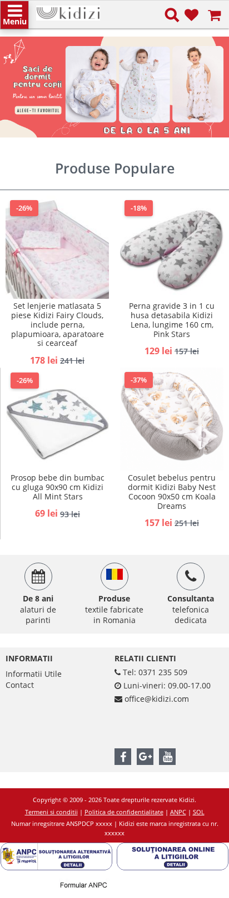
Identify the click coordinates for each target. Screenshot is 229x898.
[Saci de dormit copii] (114, 87)
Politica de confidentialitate (123, 812)
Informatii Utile (34, 674)
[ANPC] (59, 848)
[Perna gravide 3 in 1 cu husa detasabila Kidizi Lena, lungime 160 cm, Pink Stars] (171, 247)
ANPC (178, 812)
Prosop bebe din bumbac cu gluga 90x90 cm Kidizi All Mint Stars (57, 487)
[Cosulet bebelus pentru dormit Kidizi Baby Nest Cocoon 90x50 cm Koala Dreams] (171, 419)
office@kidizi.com (157, 698)
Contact (20, 685)
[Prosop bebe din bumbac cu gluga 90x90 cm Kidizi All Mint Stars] (57, 419)
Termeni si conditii (51, 812)
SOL (199, 812)
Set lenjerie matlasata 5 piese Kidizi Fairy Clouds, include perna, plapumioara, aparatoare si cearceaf (57, 324)
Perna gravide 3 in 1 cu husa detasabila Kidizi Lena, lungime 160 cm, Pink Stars (172, 319)
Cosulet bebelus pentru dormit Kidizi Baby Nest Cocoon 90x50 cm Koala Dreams (172, 491)
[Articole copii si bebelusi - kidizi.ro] (68, 11)
